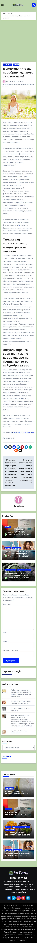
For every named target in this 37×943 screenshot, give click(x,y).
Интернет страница (10, 650)
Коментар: (7, 604)
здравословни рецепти (21, 827)
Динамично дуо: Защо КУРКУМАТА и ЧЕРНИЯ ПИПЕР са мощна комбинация (18, 835)
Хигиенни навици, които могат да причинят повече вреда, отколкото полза (17, 554)
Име (5, 632)
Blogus (12, 940)
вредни (7, 548)
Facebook (6, 756)
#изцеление (20, 84)
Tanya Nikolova (13, 534)
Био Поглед (18, 878)
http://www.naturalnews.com (22, 432)
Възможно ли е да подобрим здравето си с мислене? (18, 72)
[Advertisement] (18, 41)
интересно (7, 64)
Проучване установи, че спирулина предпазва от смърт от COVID (17, 575)
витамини (9, 788)
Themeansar (22, 940)
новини (16, 64)
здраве (20, 570)
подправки (10, 829)
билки (8, 827)
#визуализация (10, 84)
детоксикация (10, 570)
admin (11, 81)
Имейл (6, 641)
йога (20, 225)
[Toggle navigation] (2, 5)
